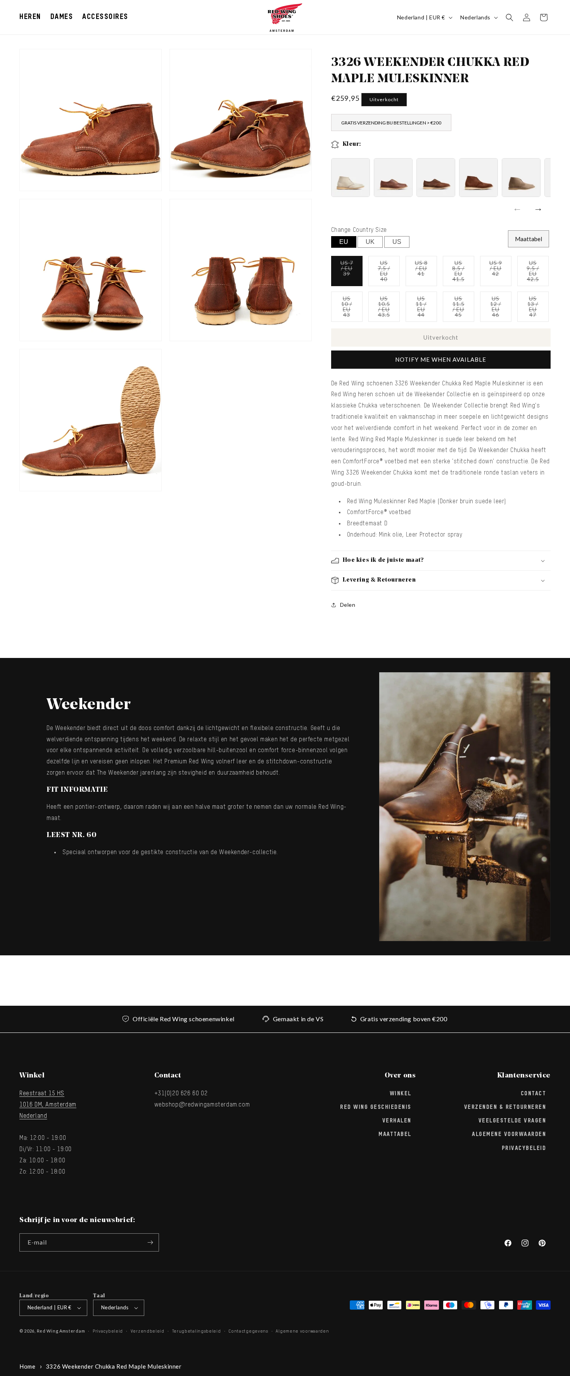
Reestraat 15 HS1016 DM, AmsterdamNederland (47, 1105)
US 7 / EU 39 (351, 272)
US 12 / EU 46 (500, 308)
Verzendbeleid (147, 1331)
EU (343, 241)
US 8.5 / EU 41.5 (463, 272)
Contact (533, 1093)
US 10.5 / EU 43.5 (389, 308)
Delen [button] (348, 604)
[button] (30, 17)
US (396, 241)
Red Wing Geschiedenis (375, 1107)
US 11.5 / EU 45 (463, 308)
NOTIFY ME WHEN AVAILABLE (440, 359)
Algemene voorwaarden (302, 1331)
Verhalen (396, 1121)
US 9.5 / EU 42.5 (538, 272)
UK (370, 241)
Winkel (400, 1093)
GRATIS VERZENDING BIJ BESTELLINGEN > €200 (391, 123)
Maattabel (528, 238)
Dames (61, 17)
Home (27, 1366)
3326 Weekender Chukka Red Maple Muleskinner (114, 1366)
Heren (30, 17)
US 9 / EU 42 (500, 272)
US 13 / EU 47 (538, 308)
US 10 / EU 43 (352, 308)
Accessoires (105, 17)
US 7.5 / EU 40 (389, 272)
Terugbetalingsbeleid (196, 1331)
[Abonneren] (150, 1242)
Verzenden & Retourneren (505, 1107)
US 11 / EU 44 (426, 308)
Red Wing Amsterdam (61, 1330)
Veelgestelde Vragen (512, 1121)
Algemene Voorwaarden (509, 1135)
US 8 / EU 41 (426, 272)
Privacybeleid (524, 1148)
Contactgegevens (248, 1331)
